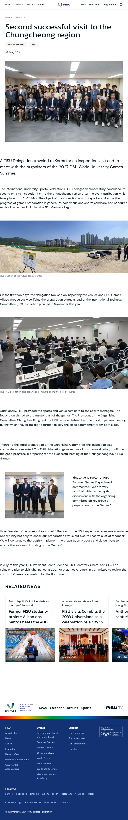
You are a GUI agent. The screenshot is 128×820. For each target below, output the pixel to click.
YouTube (79, 793)
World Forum (44, 763)
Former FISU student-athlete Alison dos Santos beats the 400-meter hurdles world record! (29, 617)
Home (8, 17)
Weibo (91, 793)
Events (41, 728)
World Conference (47, 768)
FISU (83, 4)
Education (94, 4)
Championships (45, 752)
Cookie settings (13, 802)
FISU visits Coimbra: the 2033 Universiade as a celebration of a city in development (83, 617)
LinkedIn (34, 793)
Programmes (109, 4)
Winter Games (45, 747)
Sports (41, 4)
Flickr (55, 793)
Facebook (21, 793)
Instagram (66, 793)
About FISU (11, 732)
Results (31, 4)
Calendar (19, 4)
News (8, 4)
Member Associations (17, 759)
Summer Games (16, 44)
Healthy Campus (14, 754)
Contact (66, 802)
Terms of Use (51, 802)
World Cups (43, 758)
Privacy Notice (33, 802)
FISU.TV (9, 793)
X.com (45, 793)
